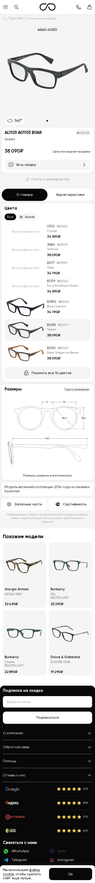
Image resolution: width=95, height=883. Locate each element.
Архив (29, 217)
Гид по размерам (77, 389)
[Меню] (5, 7)
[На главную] (4, 18)
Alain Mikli (16, 18)
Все (10, 217)
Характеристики (70, 194)
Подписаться (47, 717)
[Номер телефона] (78, 7)
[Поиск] (16, 7)
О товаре (25, 194)
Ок (70, 874)
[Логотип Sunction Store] (47, 7)
